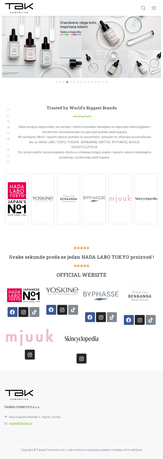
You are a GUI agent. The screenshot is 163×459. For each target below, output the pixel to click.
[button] (56, 82)
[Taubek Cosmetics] (19, 8)
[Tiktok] (34, 312)
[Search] (143, 8)
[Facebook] (12, 312)
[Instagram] (23, 312)
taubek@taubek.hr (20, 423)
